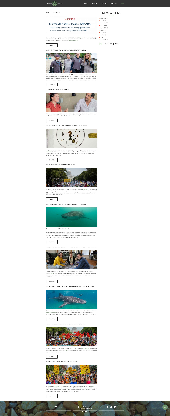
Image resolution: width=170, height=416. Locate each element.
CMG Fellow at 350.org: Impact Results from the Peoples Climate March (66, 324)
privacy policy (85, 411)
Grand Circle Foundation (73, 40)
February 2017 (104, 39)
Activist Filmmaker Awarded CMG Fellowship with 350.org (62, 361)
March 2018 (103, 25)
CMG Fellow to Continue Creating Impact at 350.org (60, 164)
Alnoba (52, 273)
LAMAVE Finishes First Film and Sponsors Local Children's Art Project (66, 50)
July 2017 (103, 32)
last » (116, 43)
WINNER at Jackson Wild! (53, 12)
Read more (53, 46)
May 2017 (103, 35)
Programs (103, 3)
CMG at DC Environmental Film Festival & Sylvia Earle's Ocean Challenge (66, 125)
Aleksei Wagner (85, 189)
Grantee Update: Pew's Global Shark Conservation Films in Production (66, 204)
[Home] (54, 1)
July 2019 (103, 20)
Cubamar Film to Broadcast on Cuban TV (57, 89)
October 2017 (103, 27)
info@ (60, 407)
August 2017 (103, 30)
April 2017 (103, 37)
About (86, 3)
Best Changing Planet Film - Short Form (82, 37)
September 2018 (104, 23)
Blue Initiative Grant (75, 310)
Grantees (94, 3)
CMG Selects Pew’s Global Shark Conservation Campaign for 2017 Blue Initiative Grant (70, 286)
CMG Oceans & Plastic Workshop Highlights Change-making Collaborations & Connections (71, 247)
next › (111, 43)
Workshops (113, 3)
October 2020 (103, 18)
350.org (91, 386)
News (122, 3)
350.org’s (66, 191)
